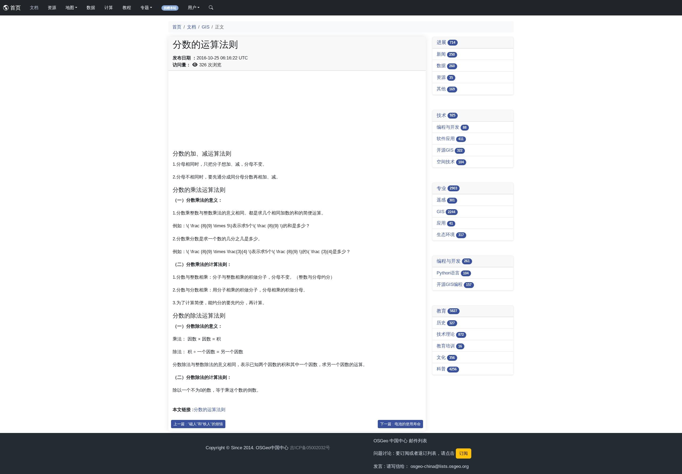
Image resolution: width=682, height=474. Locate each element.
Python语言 (453, 273)
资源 (52, 7)
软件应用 (450, 138)
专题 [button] (144, 7)
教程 (127, 7)
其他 (446, 88)
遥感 (446, 199)
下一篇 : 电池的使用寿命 (400, 424)
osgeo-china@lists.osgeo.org (440, 466)
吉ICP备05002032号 (310, 447)
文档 (34, 7)
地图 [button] (70, 7)
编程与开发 (451, 127)
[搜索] (211, 7)
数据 (91, 7)
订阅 (463, 453)
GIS (205, 27)
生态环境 (450, 234)
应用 (445, 223)
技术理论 (450, 334)
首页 (15, 8)
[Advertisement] (297, 112)
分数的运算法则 (209, 409)
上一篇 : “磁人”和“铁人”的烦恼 (198, 424)
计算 (108, 7)
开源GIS (449, 150)
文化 (446, 357)
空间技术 (450, 161)
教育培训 (449, 346)
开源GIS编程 (454, 284)
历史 (446, 322)
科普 (447, 368)
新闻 (446, 54)
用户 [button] (192, 7)
